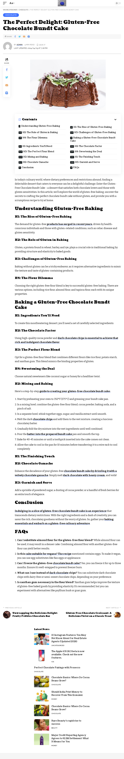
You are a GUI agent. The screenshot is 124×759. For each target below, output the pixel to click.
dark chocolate (58, 572)
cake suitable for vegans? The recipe (48, 553)
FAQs (76, 167)
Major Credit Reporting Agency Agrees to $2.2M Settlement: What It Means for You (70, 738)
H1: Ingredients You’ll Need (37, 146)
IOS (52, 662)
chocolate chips (43, 419)
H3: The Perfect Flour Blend (38, 151)
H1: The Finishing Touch (87, 156)
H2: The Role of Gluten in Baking (40, 132)
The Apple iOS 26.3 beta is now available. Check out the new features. (68, 654)
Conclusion (28, 167)
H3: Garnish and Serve (87, 162)
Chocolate (11, 15)
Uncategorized (57, 645)
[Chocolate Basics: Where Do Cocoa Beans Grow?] (41, 681)
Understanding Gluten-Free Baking (40, 126)
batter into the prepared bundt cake (49, 434)
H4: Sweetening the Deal (88, 151)
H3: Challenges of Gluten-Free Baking (95, 132)
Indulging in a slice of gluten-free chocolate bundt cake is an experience (60, 511)
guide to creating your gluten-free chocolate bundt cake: (74, 391)
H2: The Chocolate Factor (88, 146)
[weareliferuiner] (62, 3)
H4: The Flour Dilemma (35, 137)
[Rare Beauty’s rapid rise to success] (41, 725)
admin (20, 45)
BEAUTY (54, 728)
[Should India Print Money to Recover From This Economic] (41, 696)
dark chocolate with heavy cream (84, 475)
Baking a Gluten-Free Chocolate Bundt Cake (92, 139)
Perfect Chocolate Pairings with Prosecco (57, 667)
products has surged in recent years (69, 224)
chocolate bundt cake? (67, 563)
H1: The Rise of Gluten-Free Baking (92, 127)
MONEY (54, 699)
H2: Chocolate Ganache (36, 162)
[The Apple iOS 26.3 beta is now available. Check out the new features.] (41, 655)
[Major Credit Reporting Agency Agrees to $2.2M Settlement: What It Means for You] (41, 739)
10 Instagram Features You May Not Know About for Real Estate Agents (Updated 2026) (69, 638)
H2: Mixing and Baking (35, 156)
